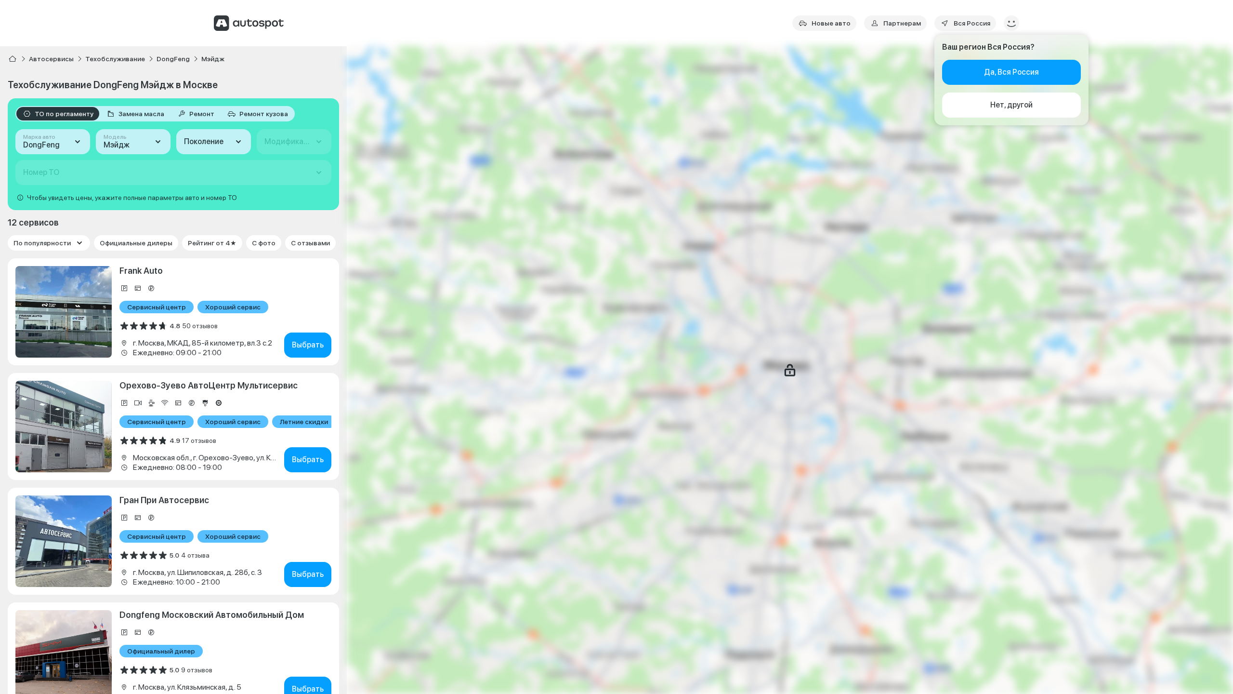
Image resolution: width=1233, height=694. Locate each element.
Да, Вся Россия (1011, 72)
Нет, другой (1011, 104)
